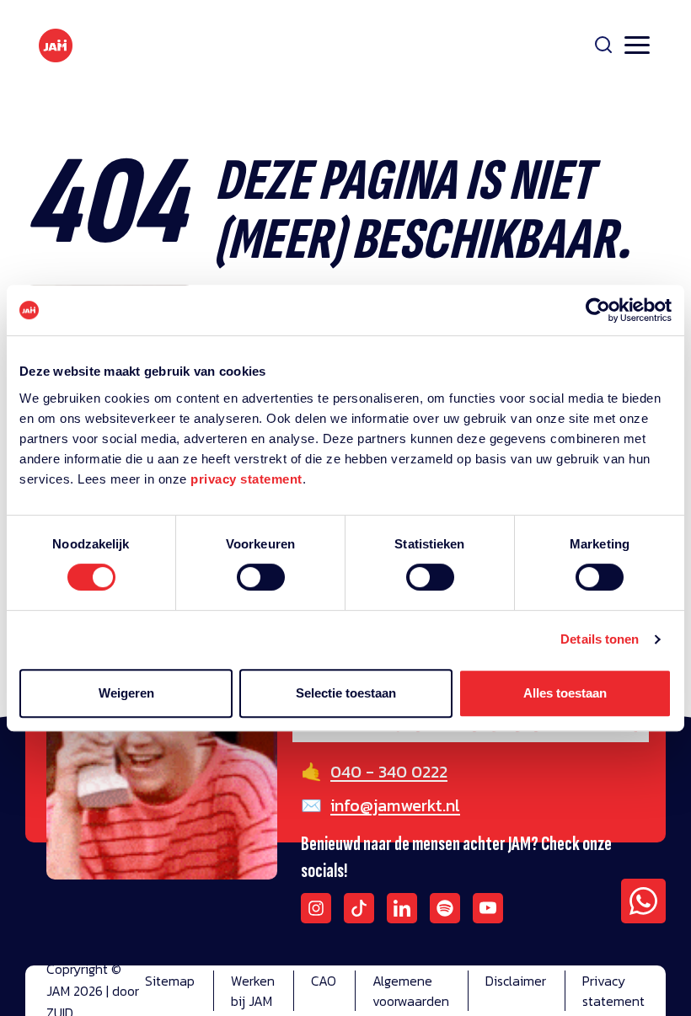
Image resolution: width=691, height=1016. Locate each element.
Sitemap (170, 981)
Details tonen (599, 639)
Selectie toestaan (346, 693)
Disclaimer (515, 981)
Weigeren (126, 693)
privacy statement (246, 479)
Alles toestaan (565, 693)
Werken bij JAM (253, 991)
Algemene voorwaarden (410, 991)
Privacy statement (613, 991)
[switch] (261, 588)
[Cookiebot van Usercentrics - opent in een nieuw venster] (598, 310)
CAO (323, 981)
